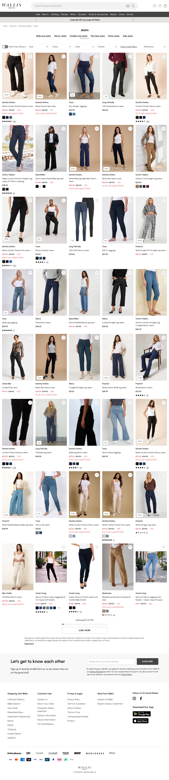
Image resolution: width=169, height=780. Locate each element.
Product (71, 721)
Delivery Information (46, 715)
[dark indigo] (70, 463)
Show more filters (129, 46)
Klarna (10, 721)
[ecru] (40, 186)
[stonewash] (103, 611)
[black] (3, 117)
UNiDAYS (11, 738)
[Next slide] (133, 20)
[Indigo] (70, 114)
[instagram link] (134, 698)
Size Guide (12, 708)
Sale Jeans (128, 36)
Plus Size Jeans (98, 36)
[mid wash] (10, 117)
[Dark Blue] (40, 532)
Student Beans (14, 733)
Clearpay (11, 729)
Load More (84, 630)
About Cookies (74, 708)
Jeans (36, 26)
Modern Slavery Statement (110, 703)
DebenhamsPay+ (15, 712)
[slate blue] (107, 611)
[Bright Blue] (40, 607)
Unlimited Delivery (15, 699)
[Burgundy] (147, 186)
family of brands (96, 672)
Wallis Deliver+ (14, 703)
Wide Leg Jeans (43, 36)
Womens (13, 26)
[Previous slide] (36, 20)
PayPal (10, 725)
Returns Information (46, 719)
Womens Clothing (25, 26)
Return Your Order (45, 703)
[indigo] (7, 117)
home (5, 26)
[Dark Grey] (47, 607)
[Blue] (44, 258)
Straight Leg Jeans (79, 36)
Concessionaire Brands (77, 716)
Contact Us (42, 699)
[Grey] (44, 607)
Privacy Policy (73, 699)
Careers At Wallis (105, 699)
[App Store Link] (142, 717)
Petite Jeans (114, 36)
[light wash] (74, 536)
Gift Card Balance (45, 724)
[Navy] (144, 186)
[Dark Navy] (3, 189)
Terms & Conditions (76, 703)
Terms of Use (73, 712)
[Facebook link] (141, 698)
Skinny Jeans (60, 36)
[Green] (140, 186)
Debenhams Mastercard (18, 716)
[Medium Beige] (137, 186)
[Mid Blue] (74, 114)
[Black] (7, 189)
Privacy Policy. (126, 674)
